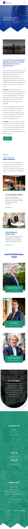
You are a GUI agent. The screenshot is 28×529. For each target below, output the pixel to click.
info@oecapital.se (14, 464)
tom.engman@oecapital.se (11, 491)
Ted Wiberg (22, 510)
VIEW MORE (8, 207)
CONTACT (7, 138)
